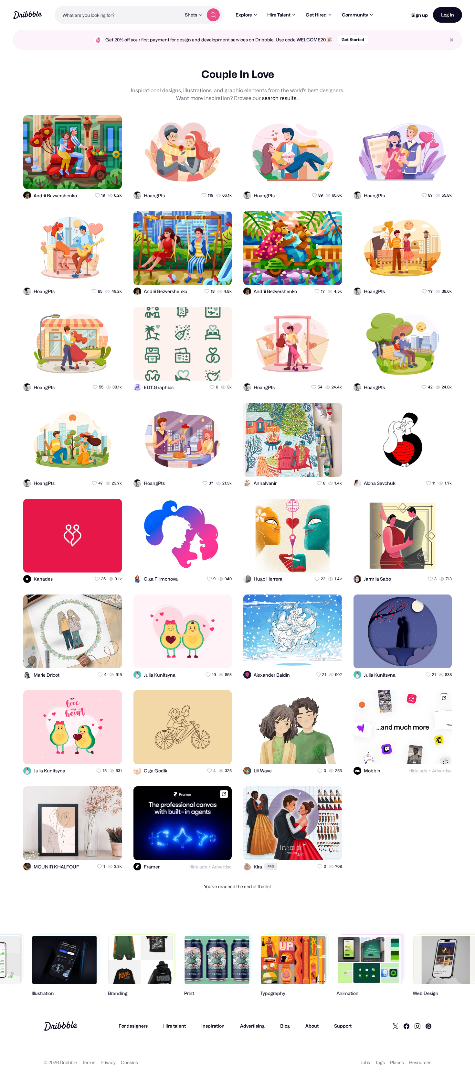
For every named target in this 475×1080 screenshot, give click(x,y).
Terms (88, 1062)
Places (397, 1062)
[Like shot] (111, 178)
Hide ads (417, 770)
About (312, 1026)
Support (343, 1026)
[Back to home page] (27, 15)
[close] (452, 40)
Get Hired (316, 14)
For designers (133, 1026)
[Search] (213, 14)
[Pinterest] (428, 1026)
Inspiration (213, 1026)
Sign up (419, 15)
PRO (271, 866)
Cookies (129, 1062)
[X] (395, 1026)
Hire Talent (278, 14)
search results (279, 98)
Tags (380, 1062)
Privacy (108, 1062)
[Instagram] (417, 1026)
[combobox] (118, 15)
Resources (420, 1062)
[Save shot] (98, 178)
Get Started (353, 39)
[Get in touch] (85, 178)
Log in (447, 14)
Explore (244, 14)
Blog (285, 1026)
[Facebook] (406, 1026)
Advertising (252, 1026)
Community (355, 14)
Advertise (442, 770)
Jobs (365, 1062)
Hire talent (174, 1026)
